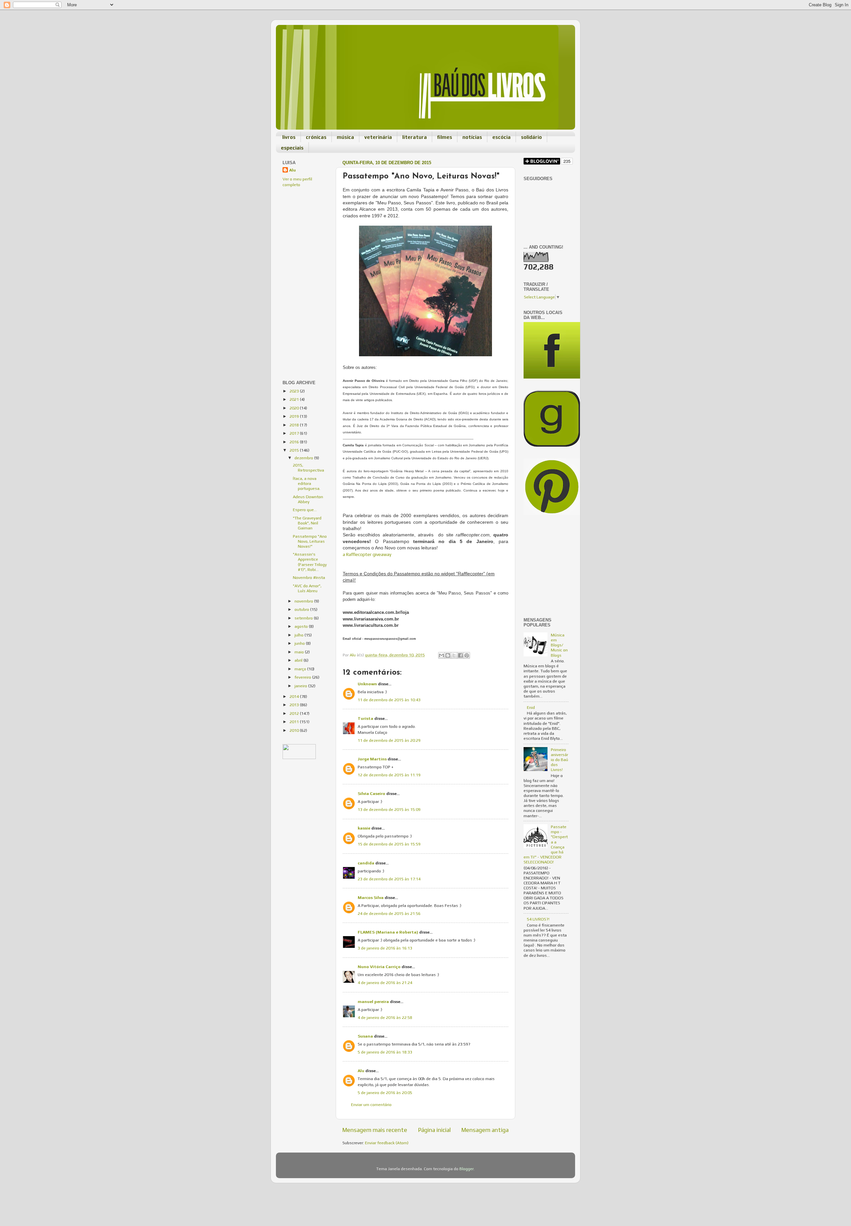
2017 (295, 433)
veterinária (378, 137)
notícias (472, 137)
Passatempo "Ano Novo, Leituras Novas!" (310, 541)
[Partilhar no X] (454, 655)
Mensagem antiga (485, 1129)
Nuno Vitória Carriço (379, 966)
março (301, 668)
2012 (295, 713)
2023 (295, 391)
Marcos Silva (371, 897)
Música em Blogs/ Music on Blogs (559, 644)
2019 (295, 416)
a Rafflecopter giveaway (367, 554)
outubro (302, 609)
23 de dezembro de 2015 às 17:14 (389, 878)
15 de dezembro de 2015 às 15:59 (389, 843)
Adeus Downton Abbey (308, 499)
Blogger (466, 1168)
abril (299, 660)
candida (366, 862)
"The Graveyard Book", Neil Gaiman (307, 522)
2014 (295, 696)
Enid (531, 707)
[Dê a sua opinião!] (447, 655)
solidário (531, 137)
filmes (444, 137)
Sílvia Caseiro (371, 793)
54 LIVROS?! (538, 919)
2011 (295, 721)
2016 (295, 441)
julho (299, 634)
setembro (304, 617)
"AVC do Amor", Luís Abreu (307, 588)
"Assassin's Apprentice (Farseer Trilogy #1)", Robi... (310, 562)
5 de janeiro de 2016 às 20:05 (385, 1092)
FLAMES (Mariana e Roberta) (388, 932)
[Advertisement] (302, 238)
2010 (295, 730)
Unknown (367, 683)
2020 (295, 407)
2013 (295, 704)
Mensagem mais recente (374, 1129)
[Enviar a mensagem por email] (441, 655)
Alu (361, 1070)
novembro (304, 601)
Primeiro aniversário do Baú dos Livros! (559, 759)
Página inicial (434, 1129)
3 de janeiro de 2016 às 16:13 (385, 948)
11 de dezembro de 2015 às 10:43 (389, 699)
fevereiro (303, 677)
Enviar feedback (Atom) (387, 1142)
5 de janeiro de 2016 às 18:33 (385, 1052)
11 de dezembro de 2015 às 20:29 (389, 740)
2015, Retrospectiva (308, 468)
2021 (295, 399)
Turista (365, 718)
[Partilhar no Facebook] (460, 655)
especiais (292, 148)
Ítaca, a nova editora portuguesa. (306, 483)
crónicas (316, 137)
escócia (501, 137)
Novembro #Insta (309, 577)
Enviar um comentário (371, 1104)
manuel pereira (373, 1001)
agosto (302, 626)
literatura (414, 137)
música (345, 137)
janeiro (301, 685)
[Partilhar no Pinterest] (466, 655)
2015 (295, 450)
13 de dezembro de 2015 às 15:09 (389, 809)
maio (300, 651)
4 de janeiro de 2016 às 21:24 (385, 982)
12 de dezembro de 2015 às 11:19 (389, 774)
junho (300, 643)
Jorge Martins (372, 758)
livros (289, 137)
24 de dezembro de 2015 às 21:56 (389, 913)
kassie (364, 828)
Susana (365, 1036)
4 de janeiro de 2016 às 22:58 (385, 1017)
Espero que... (305, 509)
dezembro (304, 457)
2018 (295, 424)
